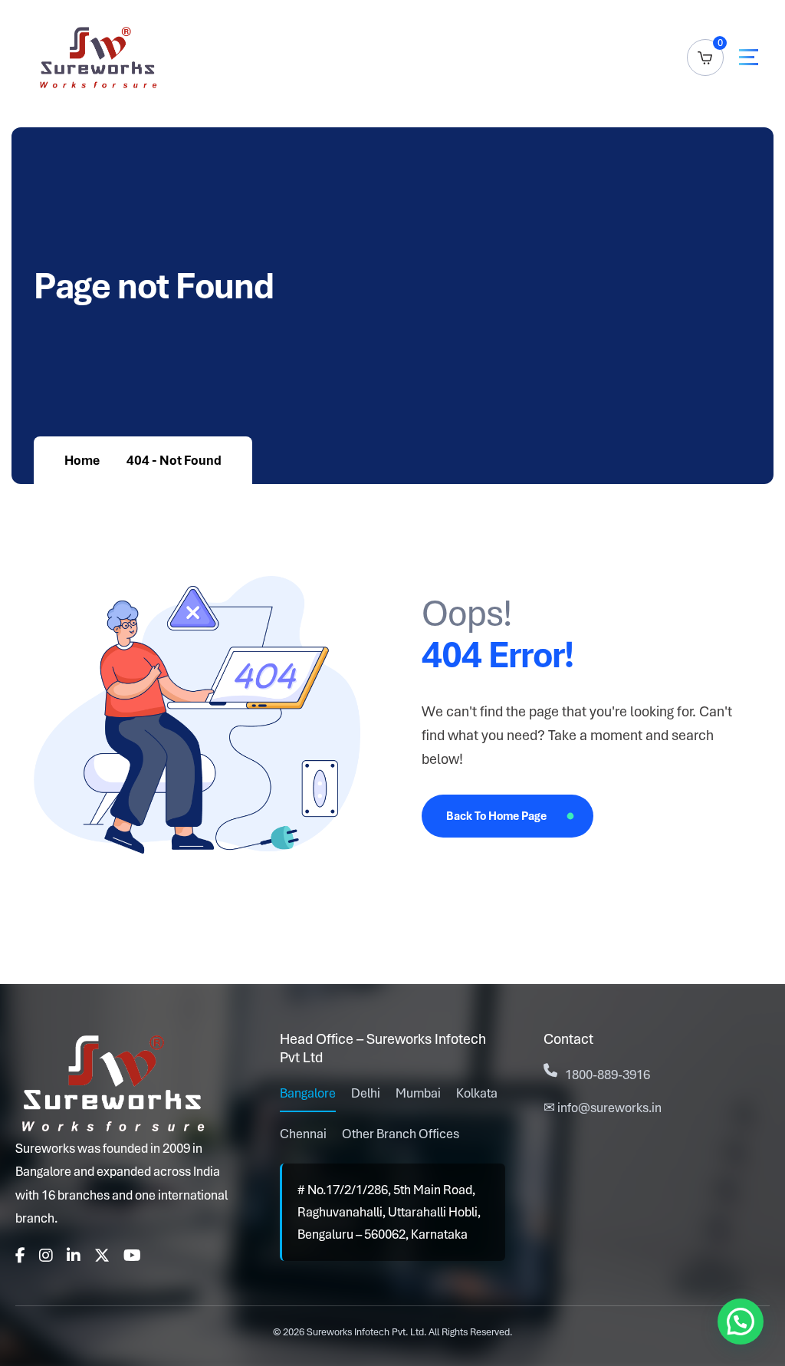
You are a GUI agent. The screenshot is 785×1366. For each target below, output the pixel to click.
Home (82, 460)
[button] (741, 1322)
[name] (748, 57)
